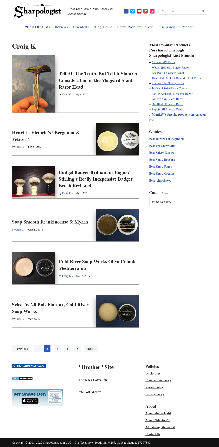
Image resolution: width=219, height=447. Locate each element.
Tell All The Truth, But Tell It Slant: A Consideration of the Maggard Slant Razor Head (98, 80)
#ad (151, 120)
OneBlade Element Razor (167, 104)
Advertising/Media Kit (160, 427)
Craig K (66, 94)
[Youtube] (139, 11)
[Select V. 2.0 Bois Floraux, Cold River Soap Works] (117, 311)
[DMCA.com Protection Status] (22, 379)
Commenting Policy (158, 380)
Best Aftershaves (160, 180)
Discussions (167, 27)
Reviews (61, 27)
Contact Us (152, 434)
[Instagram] (152, 11)
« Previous (21, 348)
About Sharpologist (158, 413)
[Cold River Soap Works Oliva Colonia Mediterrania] (33, 268)
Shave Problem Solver (135, 27)
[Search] (203, 11)
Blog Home (103, 27)
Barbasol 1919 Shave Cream (169, 88)
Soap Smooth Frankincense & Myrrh (50, 221)
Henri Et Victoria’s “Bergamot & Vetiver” (46, 136)
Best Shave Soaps (160, 166)
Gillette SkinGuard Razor (167, 99)
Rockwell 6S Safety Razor (168, 72)
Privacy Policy (154, 394)
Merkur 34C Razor (163, 62)
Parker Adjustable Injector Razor (172, 93)
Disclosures (152, 373)
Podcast (188, 27)
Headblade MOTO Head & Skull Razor (176, 78)
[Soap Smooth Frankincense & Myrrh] (117, 225)
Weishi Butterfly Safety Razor (170, 67)
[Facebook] (126, 11)
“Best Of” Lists (37, 27)
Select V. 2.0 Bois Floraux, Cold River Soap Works (50, 308)
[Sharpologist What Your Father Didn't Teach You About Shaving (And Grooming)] (37, 11)
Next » (91, 348)
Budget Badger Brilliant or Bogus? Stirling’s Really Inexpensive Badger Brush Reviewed (96, 179)
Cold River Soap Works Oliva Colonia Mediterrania (98, 265)
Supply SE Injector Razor (168, 109)
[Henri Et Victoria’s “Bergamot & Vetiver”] (117, 139)
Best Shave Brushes (162, 159)
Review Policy (154, 387)
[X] (132, 11)
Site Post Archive (90, 392)
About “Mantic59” (157, 420)
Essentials (81, 27)
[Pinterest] (145, 11)
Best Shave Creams (161, 173)
